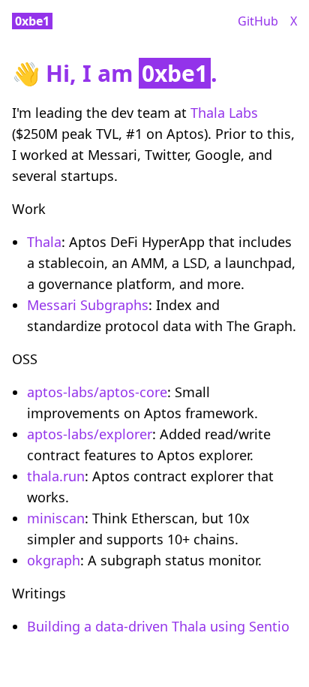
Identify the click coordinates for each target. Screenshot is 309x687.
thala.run (56, 476)
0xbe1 (32, 21)
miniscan (56, 518)
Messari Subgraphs (87, 305)
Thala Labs (224, 113)
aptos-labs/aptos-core (97, 392)
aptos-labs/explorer (89, 434)
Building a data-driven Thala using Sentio (158, 626)
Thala (44, 242)
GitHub (258, 21)
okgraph (53, 560)
